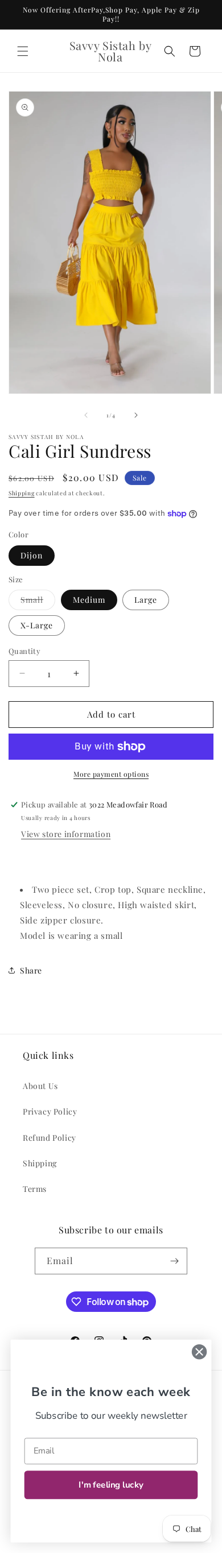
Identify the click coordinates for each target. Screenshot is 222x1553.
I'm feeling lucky (111, 1484)
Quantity (24, 651)
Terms (35, 1188)
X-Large (36, 625)
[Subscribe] (174, 1261)
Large (145, 599)
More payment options (111, 773)
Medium (89, 599)
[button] (22, 51)
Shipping (22, 493)
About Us (40, 1085)
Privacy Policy (50, 1111)
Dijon (31, 555)
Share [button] (31, 970)
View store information (65, 834)
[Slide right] (136, 415)
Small (37, 602)
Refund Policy (49, 1137)
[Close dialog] (199, 1352)
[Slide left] (85, 415)
